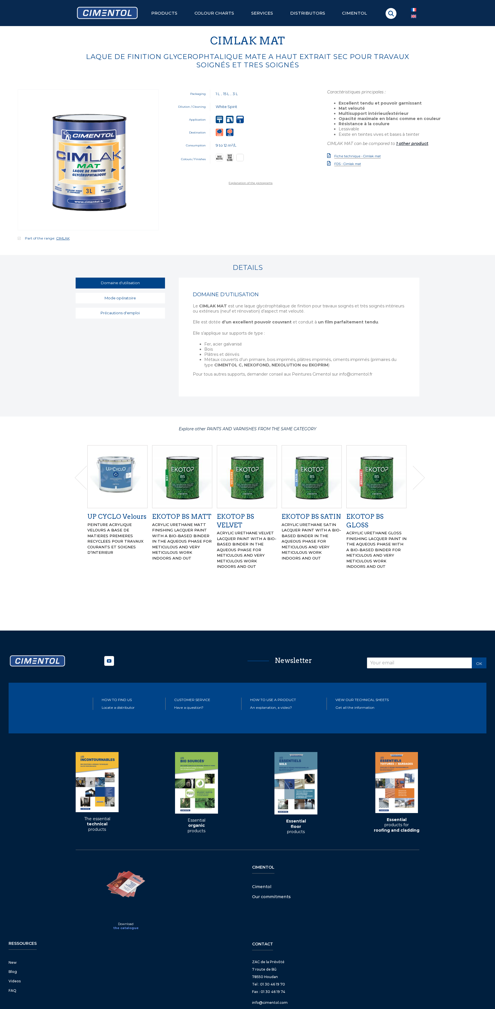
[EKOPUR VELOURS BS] (247, 476)
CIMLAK (63, 238)
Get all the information (354, 691)
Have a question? (188, 691)
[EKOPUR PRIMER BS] (117, 476)
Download (125, 907)
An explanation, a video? (271, 691)
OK (479, 647)
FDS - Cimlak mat (347, 164)
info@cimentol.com (270, 986)
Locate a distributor (118, 691)
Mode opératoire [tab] (120, 298)
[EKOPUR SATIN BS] (311, 476)
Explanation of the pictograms (250, 183)
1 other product (412, 143)
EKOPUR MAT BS (179, 516)
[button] (391, 13)
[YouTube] (109, 644)
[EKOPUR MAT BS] (182, 476)
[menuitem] (413, 16)
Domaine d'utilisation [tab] (120, 282)
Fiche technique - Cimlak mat (357, 156)
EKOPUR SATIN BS (311, 516)
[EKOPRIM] (376, 476)
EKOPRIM (362, 516)
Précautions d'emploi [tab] (120, 313)
